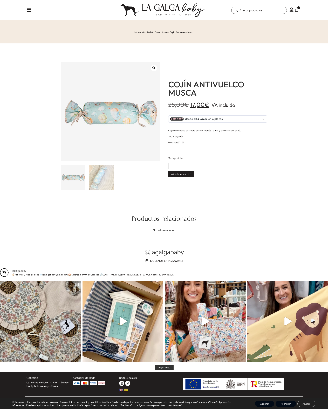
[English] (121, 389)
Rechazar (286, 403)
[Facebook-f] (127, 383)
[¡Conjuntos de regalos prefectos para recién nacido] (40, 321)
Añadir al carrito (181, 174)
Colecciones (161, 32)
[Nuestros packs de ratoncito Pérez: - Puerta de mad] (123, 321)
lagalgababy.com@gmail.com (42, 386)
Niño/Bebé (147, 32)
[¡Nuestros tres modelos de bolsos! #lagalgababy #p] (205, 321)
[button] (154, 68)
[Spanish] (126, 389)
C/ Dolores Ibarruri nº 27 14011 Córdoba (47, 382)
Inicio (137, 32)
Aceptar (264, 403)
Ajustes (306, 403)
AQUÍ (217, 402)
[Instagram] (121, 383)
